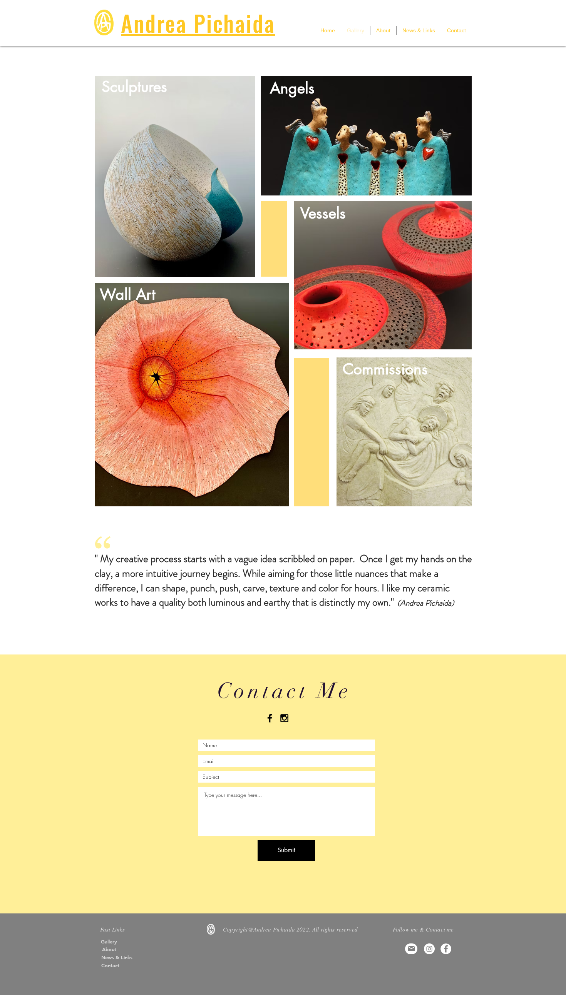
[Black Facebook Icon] (269, 718)
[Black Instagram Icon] (284, 718)
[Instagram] (429, 948)
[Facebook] (445, 948)
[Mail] (411, 948)
